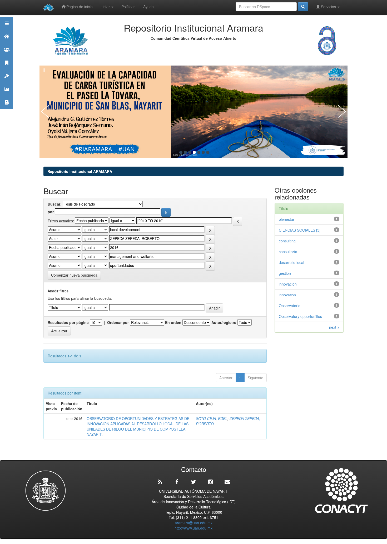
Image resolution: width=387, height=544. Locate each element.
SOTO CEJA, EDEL (211, 418)
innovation (287, 294)
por (51, 211)
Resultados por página (68, 322)
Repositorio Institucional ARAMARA (79, 171)
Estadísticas (6, 95)
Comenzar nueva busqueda (74, 275)
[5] (198, 152)
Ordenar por (118, 322)
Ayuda (148, 6)
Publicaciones (6, 69)
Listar (106, 6)
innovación (288, 284)
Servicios (328, 6)
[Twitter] (193, 481)
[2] (185, 152)
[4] (194, 152)
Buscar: (55, 204)
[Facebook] (176, 481)
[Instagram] (210, 481)
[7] (207, 152)
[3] (189, 152)
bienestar (286, 219)
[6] (203, 152)
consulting (287, 240)
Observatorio (289, 305)
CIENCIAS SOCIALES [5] (299, 230)
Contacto (6, 108)
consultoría (288, 251)
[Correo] (227, 481)
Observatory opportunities (300, 316)
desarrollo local (291, 262)
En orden (173, 322)
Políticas (128, 6)
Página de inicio (79, 6)
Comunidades (6, 56)
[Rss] (159, 481)
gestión (285, 273)
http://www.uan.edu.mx (193, 528)
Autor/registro (223, 322)
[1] (180, 152)
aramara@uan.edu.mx (193, 522)
